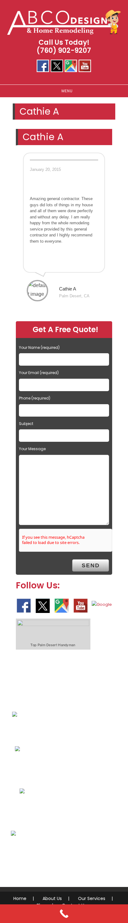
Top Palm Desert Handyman (52, 644)
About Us (52, 898)
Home (19, 898)
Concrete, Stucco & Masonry (61, 810)
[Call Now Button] (64, 913)
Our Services (91, 898)
